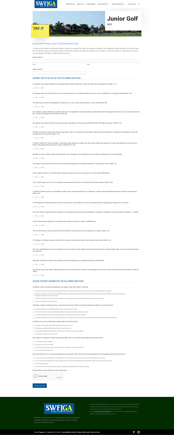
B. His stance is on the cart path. (44, 344)
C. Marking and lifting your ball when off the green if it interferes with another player (59, 331)
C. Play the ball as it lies (41, 364)
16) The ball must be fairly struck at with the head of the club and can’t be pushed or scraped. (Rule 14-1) (71, 231)
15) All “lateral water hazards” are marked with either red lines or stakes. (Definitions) (64, 221)
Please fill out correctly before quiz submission (50, 370)
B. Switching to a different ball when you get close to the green (53, 328)
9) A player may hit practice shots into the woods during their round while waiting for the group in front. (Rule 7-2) (74, 164)
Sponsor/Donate (118, 4)
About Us (80, 4)
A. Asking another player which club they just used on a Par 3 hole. (54, 325)
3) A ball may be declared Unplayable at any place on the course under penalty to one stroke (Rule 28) (70, 103)
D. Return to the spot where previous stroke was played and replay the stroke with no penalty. (62, 366)
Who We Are (70, 4)
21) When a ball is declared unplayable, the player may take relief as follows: (61, 287)
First (34, 64)
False (42, 88)
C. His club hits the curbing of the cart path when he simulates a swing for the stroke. (59, 347)
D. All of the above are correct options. (46, 301)
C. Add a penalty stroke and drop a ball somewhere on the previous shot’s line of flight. (60, 315)
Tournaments (103, 4)
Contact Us (132, 4)
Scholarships (90, 4)
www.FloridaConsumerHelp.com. (103, 411)
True (36, 88)
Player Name (38, 57)
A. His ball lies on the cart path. (44, 341)
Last (88, 64)
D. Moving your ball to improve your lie (46, 334)
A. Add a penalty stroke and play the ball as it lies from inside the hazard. (56, 309)
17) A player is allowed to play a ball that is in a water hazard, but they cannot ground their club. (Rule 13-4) (72, 240)
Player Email (38, 69)
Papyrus (42, 432)
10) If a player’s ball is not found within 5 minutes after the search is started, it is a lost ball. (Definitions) (71, 173)
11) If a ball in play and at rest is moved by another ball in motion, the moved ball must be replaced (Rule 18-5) (73, 182)
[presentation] (48, 376)
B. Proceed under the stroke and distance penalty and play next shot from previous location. (61, 312)
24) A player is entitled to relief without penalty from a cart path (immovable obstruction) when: (68, 338)
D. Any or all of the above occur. (44, 350)
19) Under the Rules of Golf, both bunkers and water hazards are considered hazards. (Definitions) (68, 260)
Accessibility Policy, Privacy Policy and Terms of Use (81, 432)
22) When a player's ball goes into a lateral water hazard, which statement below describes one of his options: (73, 305)
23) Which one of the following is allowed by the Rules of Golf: (55, 321)
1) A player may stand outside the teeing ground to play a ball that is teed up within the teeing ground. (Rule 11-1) (74, 84)
